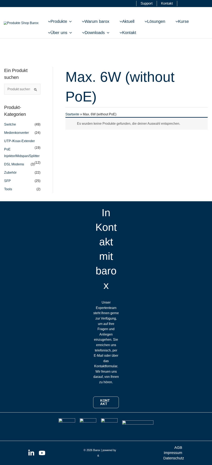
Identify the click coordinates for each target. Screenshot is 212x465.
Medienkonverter (16, 132)
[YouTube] (42, 453)
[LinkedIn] (31, 453)
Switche (10, 124)
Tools (8, 189)
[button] (69, 21)
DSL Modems (14, 164)
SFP (7, 181)
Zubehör (10, 172)
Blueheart (122, 450)
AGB (178, 447)
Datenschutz (173, 458)
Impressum (173, 453)
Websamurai (107, 455)
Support (147, 3)
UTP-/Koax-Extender (19, 141)
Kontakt (167, 3)
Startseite (72, 114)
